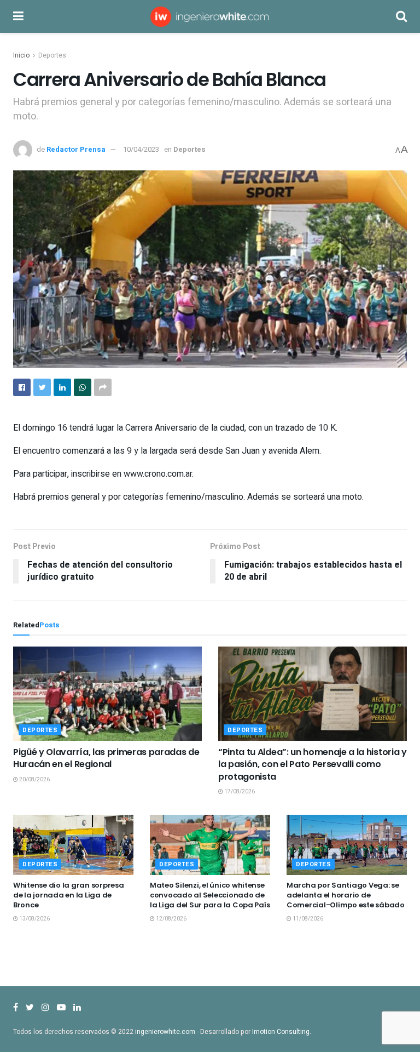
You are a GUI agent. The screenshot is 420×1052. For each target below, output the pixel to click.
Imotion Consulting (281, 1032)
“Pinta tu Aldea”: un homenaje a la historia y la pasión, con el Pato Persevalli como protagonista (312, 764)
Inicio (21, 55)
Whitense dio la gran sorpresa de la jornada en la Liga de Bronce (68, 895)
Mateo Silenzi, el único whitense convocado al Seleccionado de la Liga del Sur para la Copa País (210, 895)
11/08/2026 (307, 919)
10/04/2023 (141, 149)
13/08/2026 (34, 919)
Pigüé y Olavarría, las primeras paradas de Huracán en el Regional (106, 758)
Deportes (52, 55)
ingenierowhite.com (165, 1032)
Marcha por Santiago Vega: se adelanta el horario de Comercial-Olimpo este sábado (346, 895)
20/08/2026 (34, 780)
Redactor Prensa (76, 149)
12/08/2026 (170, 919)
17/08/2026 (239, 792)
